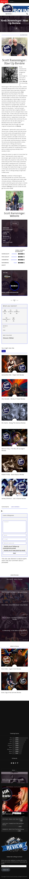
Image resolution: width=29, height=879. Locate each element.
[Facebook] (16, 763)
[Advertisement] (14, 716)
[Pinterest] (18, 763)
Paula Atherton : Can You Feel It (14, 787)
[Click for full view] (14, 47)
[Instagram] (13, 763)
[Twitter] (11, 763)
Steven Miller (8, 338)
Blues (4, 327)
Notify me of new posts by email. (14, 550)
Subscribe (6, 870)
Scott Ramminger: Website (14, 215)
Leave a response (15, 506)
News (13, 770)
